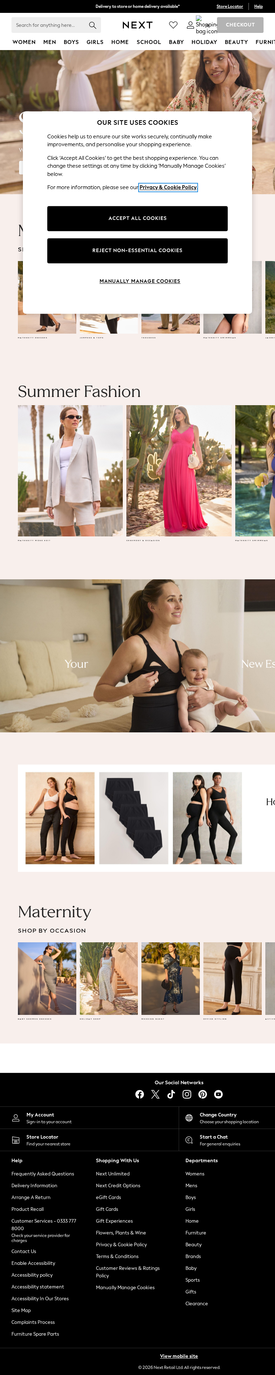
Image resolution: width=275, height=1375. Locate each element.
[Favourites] (173, 25)
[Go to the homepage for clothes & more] (138, 25)
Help (258, 6)
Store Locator (230, 6)
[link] (190, 25)
